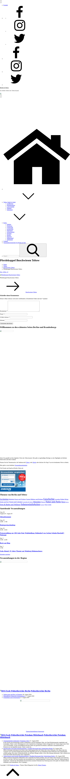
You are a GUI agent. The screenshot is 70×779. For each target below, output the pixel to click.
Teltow (28, 462)
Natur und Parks (53, 501)
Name (2, 314)
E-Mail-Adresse (5, 317)
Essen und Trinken (20, 499)
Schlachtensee (10, 232)
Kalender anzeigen (5, 554)
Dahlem (9, 224)
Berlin (5, 223)
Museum (43, 502)
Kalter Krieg (64, 499)
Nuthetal (9, 208)
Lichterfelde (10, 229)
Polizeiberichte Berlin (40, 691)
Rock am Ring (5, 543)
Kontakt (5, 5)
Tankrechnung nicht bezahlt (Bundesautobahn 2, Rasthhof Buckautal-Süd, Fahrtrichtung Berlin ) (29, 756)
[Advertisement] (35, 110)
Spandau (9, 233)
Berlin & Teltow (4, 87)
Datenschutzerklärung (32, 731)
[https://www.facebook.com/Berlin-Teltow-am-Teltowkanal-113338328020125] (19, 18)
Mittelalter (37, 502)
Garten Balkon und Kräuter (34, 499)
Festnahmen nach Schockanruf (11, 697)
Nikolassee (10, 230)
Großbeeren (10, 203)
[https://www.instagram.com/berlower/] (19, 31)
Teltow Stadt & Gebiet (9, 202)
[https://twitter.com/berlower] (19, 44)
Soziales (42, 504)
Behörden (11, 499)
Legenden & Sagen (28, 502)
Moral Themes (42, 765)
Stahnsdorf (10, 210)
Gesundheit (57, 499)
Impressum (41, 731)
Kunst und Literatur (15, 502)
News (63, 502)
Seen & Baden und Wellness (10, 505)
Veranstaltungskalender (21, 465)
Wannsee (9, 236)
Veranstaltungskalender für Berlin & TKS (14, 242)
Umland (5, 241)
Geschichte (48, 499)
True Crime (48, 504)
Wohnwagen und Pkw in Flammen (12, 694)
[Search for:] (11, 256)
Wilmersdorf (10, 238)
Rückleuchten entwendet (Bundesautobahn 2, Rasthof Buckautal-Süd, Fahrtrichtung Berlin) (28, 748)
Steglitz (9, 235)
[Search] (33, 250)
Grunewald (10, 227)
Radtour (67, 502)
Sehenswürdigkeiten (30, 504)
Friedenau (9, 226)
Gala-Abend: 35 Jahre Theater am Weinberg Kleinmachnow (21, 551)
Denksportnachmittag (7, 525)
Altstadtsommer (5, 517)
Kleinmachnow (11, 205)
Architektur (4, 499)
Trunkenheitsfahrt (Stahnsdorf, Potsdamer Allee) (16, 741)
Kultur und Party (4, 502)
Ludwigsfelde (10, 206)
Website (2, 320)
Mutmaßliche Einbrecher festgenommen (14, 696)
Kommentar (3, 311)
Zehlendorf (10, 239)
